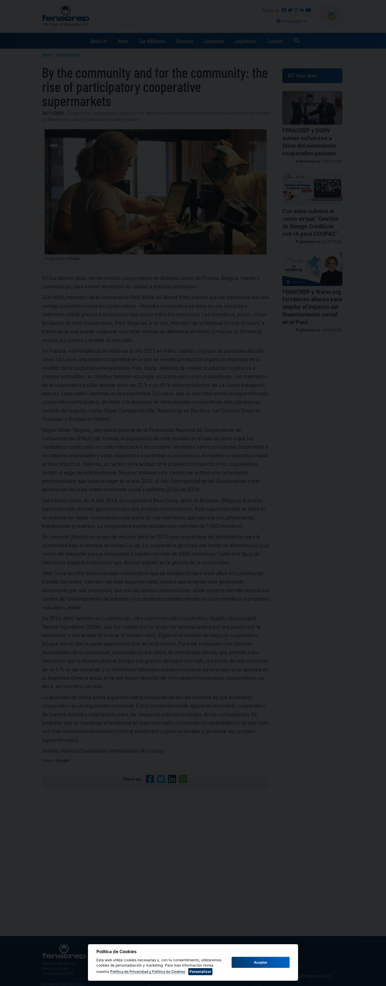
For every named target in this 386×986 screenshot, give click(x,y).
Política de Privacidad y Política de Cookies (147, 971)
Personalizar (200, 971)
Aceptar (260, 962)
